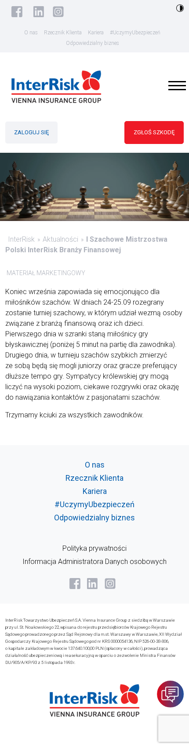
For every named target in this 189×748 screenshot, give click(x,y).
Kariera (96, 32)
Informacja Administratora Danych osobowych (94, 561)
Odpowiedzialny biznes (92, 43)
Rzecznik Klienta (63, 32)
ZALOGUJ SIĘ (31, 132)
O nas (31, 32)
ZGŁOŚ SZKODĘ (154, 132)
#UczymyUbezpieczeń (135, 32)
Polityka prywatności (94, 548)
